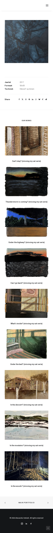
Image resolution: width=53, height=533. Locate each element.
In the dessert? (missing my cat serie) (26, 405)
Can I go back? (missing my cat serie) (26, 283)
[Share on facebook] (19, 99)
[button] (47, 5)
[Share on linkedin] (32, 99)
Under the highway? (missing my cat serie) (26, 242)
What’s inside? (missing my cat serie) (26, 324)
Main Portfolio (26, 502)
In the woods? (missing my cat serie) (26, 486)
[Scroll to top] (48, 528)
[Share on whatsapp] (35, 99)
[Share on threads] (25, 99)
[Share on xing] (42, 99)
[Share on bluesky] (39, 99)
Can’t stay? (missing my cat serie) (26, 161)
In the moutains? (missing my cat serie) (26, 445)
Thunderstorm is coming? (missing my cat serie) (26, 202)
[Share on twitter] (22, 99)
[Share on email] (45, 99)
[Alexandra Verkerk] (20, 5)
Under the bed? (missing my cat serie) (26, 364)
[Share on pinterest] (29, 99)
